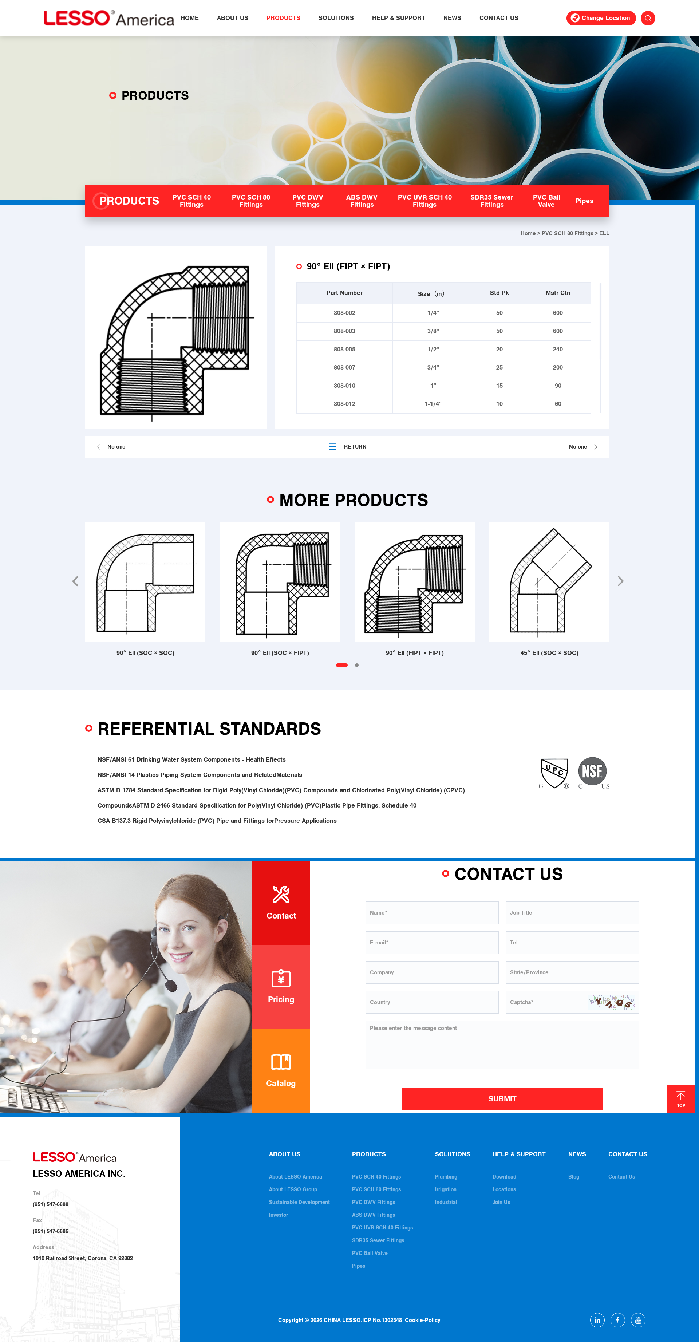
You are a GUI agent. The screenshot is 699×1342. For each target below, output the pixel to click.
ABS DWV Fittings (373, 1215)
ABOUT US (232, 18)
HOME (190, 18)
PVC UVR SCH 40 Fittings (382, 1228)
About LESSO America (295, 1177)
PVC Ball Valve (370, 1253)
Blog (573, 1177)
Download (504, 1177)
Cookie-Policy (423, 1320)
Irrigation (446, 1189)
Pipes (358, 1266)
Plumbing (446, 1177)
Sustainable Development (299, 1202)
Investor (278, 1215)
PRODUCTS (283, 18)
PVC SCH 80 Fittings (567, 233)
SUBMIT (503, 1099)
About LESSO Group (293, 1189)
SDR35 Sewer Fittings (378, 1240)
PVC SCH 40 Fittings (376, 1177)
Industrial (446, 1202)
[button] (74, 581)
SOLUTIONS (336, 18)
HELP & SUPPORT (398, 18)
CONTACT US (498, 18)
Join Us (501, 1202)
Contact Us (621, 1177)
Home (528, 233)
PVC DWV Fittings (373, 1202)
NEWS (452, 18)
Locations (504, 1189)
